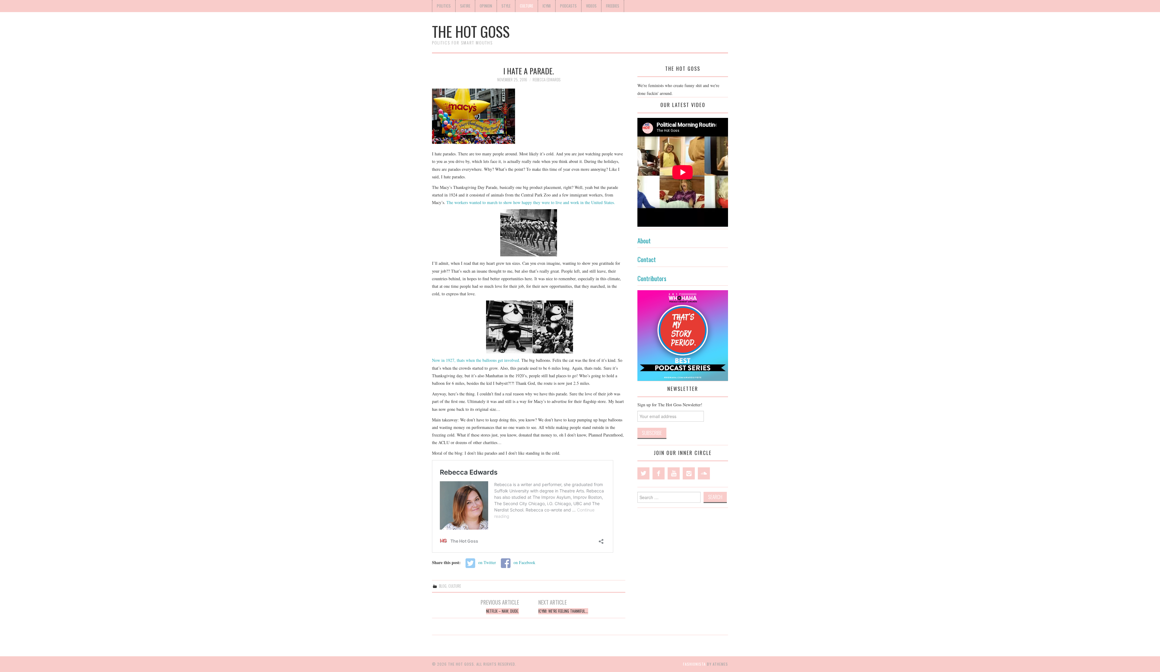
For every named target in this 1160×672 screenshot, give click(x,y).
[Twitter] (643, 473)
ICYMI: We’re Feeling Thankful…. (563, 611)
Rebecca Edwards (546, 80)
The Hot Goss (471, 31)
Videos (591, 6)
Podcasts (568, 6)
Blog (442, 586)
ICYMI (547, 6)
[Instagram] (689, 473)
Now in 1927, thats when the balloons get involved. (476, 360)
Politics (444, 6)
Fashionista (694, 664)
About (644, 240)
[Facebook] (658, 473)
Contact (646, 259)
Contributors (651, 278)
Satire (465, 6)
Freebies (612, 6)
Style (506, 6)
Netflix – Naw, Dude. (502, 611)
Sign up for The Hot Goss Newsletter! (669, 404)
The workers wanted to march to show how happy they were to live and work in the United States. (531, 202)
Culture (526, 6)
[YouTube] (674, 473)
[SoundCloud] (704, 473)
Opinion (486, 6)
